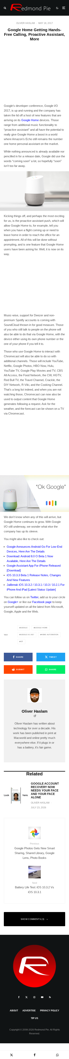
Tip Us (34, 1018)
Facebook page (42, 602)
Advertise (29, 1010)
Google (24, 628)
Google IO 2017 (27, 635)
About (14, 1010)
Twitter (34, 597)
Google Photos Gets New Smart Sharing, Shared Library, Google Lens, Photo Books (34, 850)
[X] (26, 997)
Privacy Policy (49, 1010)
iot (21, 641)
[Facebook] (18, 997)
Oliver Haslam (25, 23)
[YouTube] (42, 997)
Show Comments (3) (32, 919)
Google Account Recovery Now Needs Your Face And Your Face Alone (45, 790)
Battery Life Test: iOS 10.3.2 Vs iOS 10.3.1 (34, 888)
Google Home (30, 120)
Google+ (13, 602)
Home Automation (49, 635)
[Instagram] (34, 997)
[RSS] (50, 997)
